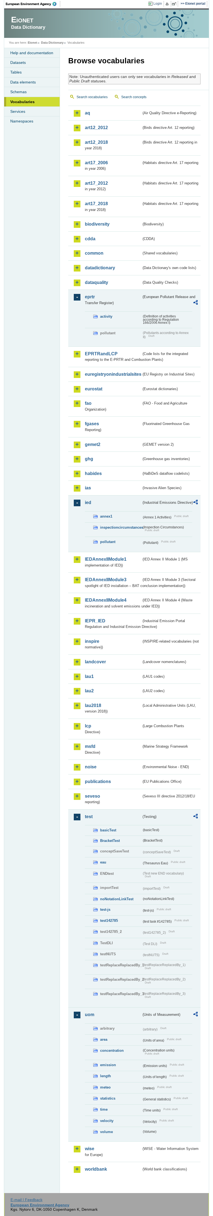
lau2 (89, 690)
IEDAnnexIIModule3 (105, 579)
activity (106, 316)
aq (87, 113)
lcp (88, 726)
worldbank (96, 1169)
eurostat (93, 389)
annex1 (106, 516)
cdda (90, 238)
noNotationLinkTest (116, 899)
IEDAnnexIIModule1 (105, 559)
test (89, 816)
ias (88, 488)
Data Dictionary (52, 42)
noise (91, 766)
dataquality (96, 282)
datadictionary (100, 267)
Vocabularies (22, 102)
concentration (112, 1050)
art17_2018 (96, 203)
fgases (92, 423)
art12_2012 (96, 127)
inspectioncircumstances (121, 527)
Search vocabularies (92, 97)
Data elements (23, 82)
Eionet (32, 42)
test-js (105, 909)
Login (157, 3)
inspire (92, 641)
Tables (16, 72)
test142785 (109, 920)
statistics (107, 1098)
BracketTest (110, 841)
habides (93, 473)
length (105, 1076)
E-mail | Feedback (26, 1199)
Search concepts (133, 97)
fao (88, 403)
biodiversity (97, 224)
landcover (95, 661)
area (103, 1039)
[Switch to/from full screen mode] (175, 4)
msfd (90, 746)
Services (17, 111)
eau (103, 862)
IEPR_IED (95, 621)
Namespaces (21, 121)
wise (89, 1148)
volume (106, 1132)
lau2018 (93, 705)
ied (88, 502)
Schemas (18, 92)
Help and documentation (31, 53)
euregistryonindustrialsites (113, 374)
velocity (106, 1121)
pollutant (107, 542)
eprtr (90, 296)
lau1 (89, 676)
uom (89, 1014)
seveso (92, 796)
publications (98, 781)
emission (108, 1065)
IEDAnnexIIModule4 (105, 600)
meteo (105, 1087)
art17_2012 (96, 183)
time (104, 1109)
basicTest (108, 830)
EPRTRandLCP (101, 353)
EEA (33, 4)
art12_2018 (96, 142)
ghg (89, 458)
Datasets (18, 62)
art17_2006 (96, 162)
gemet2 (92, 444)
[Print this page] (168, 4)
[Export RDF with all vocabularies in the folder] (195, 303)
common (94, 253)
